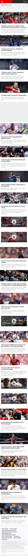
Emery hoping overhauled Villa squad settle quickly (13, 160)
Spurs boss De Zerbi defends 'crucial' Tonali (13, 206)
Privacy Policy (13, 528)
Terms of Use (5, 528)
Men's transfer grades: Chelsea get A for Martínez (13, 185)
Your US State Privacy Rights (9, 530)
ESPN (8, 1)
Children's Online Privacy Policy (9, 531)
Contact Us (16, 536)
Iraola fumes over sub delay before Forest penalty (12, 423)
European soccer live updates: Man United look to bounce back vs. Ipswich (13, 26)
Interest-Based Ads (6, 533)
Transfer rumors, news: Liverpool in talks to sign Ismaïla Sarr (12, 73)
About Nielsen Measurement (9, 534)
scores (25, 1)
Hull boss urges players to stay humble (13, 469)
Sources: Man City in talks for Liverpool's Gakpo (10, 368)
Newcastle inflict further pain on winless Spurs (11, 493)
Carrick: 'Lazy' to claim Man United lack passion (13, 261)
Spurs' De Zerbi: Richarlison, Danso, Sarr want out (12, 307)
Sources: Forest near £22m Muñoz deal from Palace (14, 517)
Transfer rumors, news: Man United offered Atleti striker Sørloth (12, 447)
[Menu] (2, 1)
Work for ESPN (17, 537)
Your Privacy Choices (7, 536)
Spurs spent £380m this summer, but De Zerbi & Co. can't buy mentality (13, 345)
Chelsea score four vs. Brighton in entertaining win (12, 49)
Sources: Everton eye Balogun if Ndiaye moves (11, 137)
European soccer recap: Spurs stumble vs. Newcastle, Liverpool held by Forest (14, 284)
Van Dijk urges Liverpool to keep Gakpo (14, 95)
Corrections (4, 539)
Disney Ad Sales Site (7, 537)
